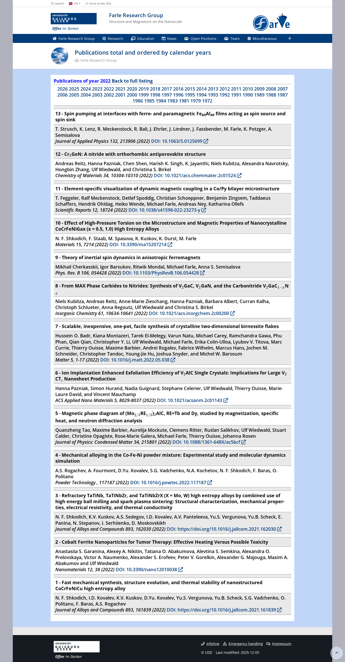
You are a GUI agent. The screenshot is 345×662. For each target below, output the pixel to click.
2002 (109, 95)
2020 (132, 89)
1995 (190, 95)
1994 (201, 95)
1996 (178, 95)
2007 (282, 89)
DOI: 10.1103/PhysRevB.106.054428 (160, 273)
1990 (248, 95)
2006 (62, 95)
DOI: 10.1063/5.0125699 (176, 141)
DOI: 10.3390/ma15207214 (137, 244)
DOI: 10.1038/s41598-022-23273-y (163, 210)
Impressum (281, 643)
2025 (74, 89)
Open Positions (203, 38)
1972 (207, 101)
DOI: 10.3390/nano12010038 (145, 569)
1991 (236, 95)
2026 (62, 89)
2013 (213, 89)
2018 (155, 89)
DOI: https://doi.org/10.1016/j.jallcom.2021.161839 (221, 610)
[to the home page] (74, 22)
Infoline (212, 643)
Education (145, 38)
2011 (236, 89)
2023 (97, 89)
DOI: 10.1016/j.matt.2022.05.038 (134, 360)
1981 (184, 101)
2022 (109, 89)
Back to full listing (132, 81)
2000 (132, 95)
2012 (224, 89)
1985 (149, 101)
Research (115, 38)
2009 (259, 89)
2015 (190, 89)
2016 (178, 89)
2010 (248, 89)
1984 (161, 101)
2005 (74, 95)
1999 (143, 95)
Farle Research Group (76, 38)
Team (235, 38)
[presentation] (70, 155)
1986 (138, 101)
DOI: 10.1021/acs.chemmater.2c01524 (194, 175)
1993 (213, 95)
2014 (201, 89)
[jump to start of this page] (336, 653)
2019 (143, 89)
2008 (271, 89)
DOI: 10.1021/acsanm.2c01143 (189, 400)
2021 (120, 89)
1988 (271, 95)
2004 (85, 95)
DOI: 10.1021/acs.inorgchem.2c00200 (188, 313)
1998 (155, 95)
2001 (120, 95)
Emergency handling (246, 643)
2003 (97, 95)
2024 (85, 89)
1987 (282, 95)
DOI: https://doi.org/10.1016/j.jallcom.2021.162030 (221, 529)
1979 (195, 101)
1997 (167, 95)
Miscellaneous (265, 38)
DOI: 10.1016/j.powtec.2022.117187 (167, 482)
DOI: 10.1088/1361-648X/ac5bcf (205, 442)
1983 (172, 101)
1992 (224, 95)
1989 (259, 95)
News (171, 38)
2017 (167, 89)
